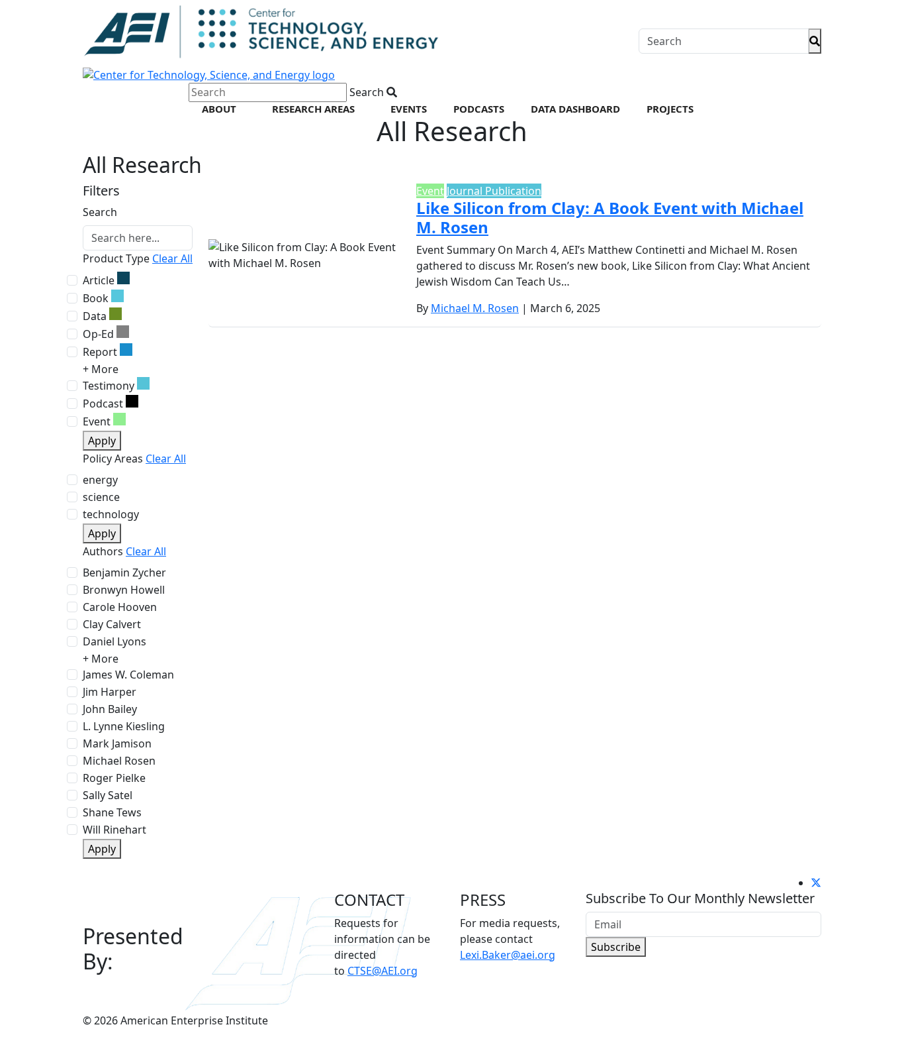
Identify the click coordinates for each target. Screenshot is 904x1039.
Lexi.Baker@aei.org (507, 955)
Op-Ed (98, 334)
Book (96, 298)
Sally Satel (107, 795)
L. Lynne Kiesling (124, 726)
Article (98, 280)
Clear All (172, 258)
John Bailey (110, 709)
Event (97, 421)
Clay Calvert (112, 624)
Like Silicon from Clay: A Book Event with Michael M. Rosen (609, 217)
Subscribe (616, 947)
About (219, 108)
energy (100, 479)
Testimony (108, 385)
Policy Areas (113, 458)
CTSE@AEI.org (382, 970)
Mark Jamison (117, 743)
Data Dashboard (575, 108)
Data (95, 316)
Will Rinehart (114, 829)
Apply (102, 440)
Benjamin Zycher (124, 572)
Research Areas (313, 108)
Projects (670, 108)
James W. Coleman (128, 674)
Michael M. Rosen (475, 308)
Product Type (116, 258)
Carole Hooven (120, 607)
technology (111, 514)
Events (408, 108)
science (101, 497)
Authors (103, 551)
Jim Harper (109, 691)
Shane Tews (112, 812)
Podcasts (478, 108)
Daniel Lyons (114, 641)
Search (100, 212)
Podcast (103, 403)
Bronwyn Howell (124, 589)
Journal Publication (494, 191)
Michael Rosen (119, 760)
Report (100, 352)
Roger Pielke (114, 778)
